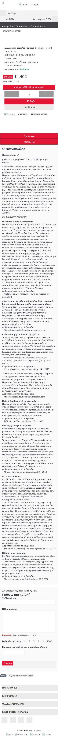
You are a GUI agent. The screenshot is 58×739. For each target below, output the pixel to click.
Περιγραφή (29, 136)
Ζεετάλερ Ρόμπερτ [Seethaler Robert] (34, 48)
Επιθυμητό (30, 107)
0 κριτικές (22, 114)
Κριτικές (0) (29, 142)
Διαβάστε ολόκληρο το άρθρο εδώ (18, 291)
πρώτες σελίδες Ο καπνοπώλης (29, 87)
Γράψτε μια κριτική (38, 114)
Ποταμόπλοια (8, 155)
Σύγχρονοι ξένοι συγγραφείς (21, 676)
